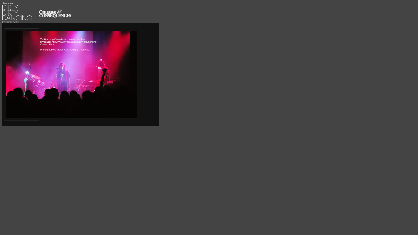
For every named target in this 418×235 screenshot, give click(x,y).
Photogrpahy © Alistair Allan (54, 49)
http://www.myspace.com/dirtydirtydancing (74, 41)
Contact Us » (47, 44)
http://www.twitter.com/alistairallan (67, 39)
